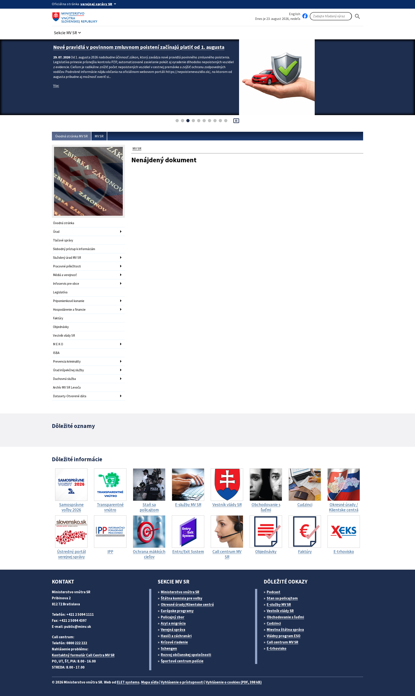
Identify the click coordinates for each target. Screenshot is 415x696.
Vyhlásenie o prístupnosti (182, 682)
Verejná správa (173, 629)
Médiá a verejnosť (65, 275)
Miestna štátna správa (285, 629)
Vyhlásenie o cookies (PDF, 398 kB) (234, 682)
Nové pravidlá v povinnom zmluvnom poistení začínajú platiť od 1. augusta (138, 47)
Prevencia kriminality (67, 361)
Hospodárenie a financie (69, 309)
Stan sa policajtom (282, 598)
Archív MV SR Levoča (67, 387)
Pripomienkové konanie (68, 301)
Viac (56, 85)
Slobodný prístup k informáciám (74, 249)
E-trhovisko (276, 648)
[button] (68, 31)
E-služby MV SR (279, 604)
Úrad (56, 232)
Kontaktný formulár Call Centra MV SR (83, 655)
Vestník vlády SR (64, 335)
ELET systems (128, 682)
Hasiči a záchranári (176, 635)
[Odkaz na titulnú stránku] (75, 16)
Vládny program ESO (283, 635)
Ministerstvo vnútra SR (180, 592)
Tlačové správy (63, 240)
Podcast (273, 592)
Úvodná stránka (63, 223)
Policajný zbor (172, 617)
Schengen (169, 648)
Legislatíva (60, 292)
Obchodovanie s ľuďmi (285, 617)
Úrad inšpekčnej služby (68, 370)
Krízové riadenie (174, 642)
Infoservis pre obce (66, 283)
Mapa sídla (150, 682)
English (294, 14)
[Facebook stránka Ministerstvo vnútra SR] (305, 16)
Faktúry (58, 318)
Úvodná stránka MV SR (71, 136)
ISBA (56, 353)
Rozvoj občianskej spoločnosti (186, 654)
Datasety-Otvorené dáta (69, 396)
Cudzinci (274, 623)
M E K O (58, 344)
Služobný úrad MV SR (67, 258)
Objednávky (61, 327)
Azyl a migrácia (173, 623)
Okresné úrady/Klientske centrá (187, 604)
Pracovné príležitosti (67, 266)
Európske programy (177, 610)
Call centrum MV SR (282, 642)
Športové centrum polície (182, 661)
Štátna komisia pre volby (181, 598)
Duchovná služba (64, 379)
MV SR (99, 136)
